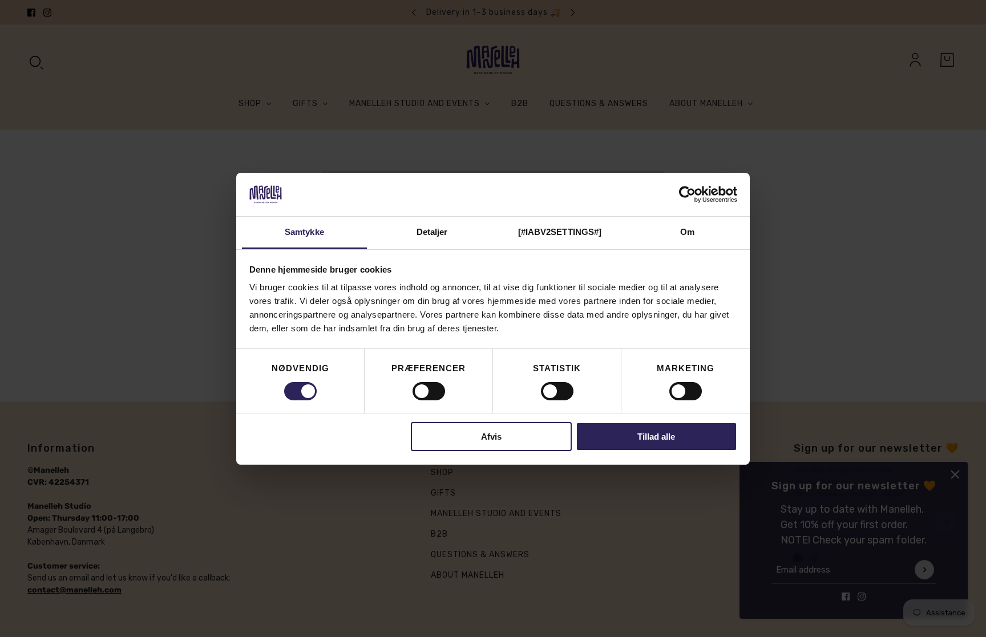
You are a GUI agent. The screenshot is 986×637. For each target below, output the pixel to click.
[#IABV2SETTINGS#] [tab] (560, 232)
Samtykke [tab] (304, 232)
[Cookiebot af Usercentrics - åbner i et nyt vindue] (687, 194)
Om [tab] (687, 232)
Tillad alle (656, 436)
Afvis (491, 436)
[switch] (429, 391)
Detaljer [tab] (432, 232)
